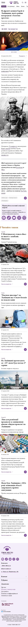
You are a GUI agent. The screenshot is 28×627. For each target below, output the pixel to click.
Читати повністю (6, 284)
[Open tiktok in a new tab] (9, 218)
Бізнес (23, 6)
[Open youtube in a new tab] (14, 218)
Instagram (19, 167)
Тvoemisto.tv (13, 146)
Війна (17, 6)
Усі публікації (11, 6)
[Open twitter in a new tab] (24, 218)
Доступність (4, 591)
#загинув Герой (13, 197)
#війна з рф (4, 197)
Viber (3, 170)
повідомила (5, 71)
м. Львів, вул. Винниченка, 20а (9, 571)
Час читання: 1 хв (12, 29)
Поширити (22, 56)
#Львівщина (5, 200)
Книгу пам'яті (5, 148)
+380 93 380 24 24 (6, 565)
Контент (4, 576)
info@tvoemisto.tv (6, 568)
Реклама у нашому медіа (8, 589)
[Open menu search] (22, 2)
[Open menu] (25, 2)
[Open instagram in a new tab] (19, 218)
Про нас (3, 587)
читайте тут (4, 155)
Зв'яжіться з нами (6, 595)
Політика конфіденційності (9, 593)
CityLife (4, 6)
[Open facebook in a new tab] (4, 218)
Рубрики (4, 580)
